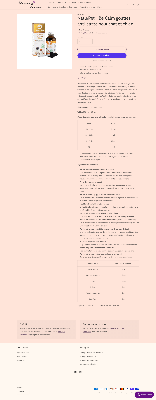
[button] (50, 2)
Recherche (21, 360)
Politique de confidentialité (90, 360)
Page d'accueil (22, 356)
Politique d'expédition (88, 356)
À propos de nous (23, 353)
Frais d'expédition (83, 33)
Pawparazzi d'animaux (109, 393)
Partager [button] (83, 78)
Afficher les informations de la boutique (94, 73)
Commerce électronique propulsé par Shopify (127, 393)
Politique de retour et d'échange (91, 353)
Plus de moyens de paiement (102, 61)
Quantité (80, 37)
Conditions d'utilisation (88, 364)
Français (21, 391)
